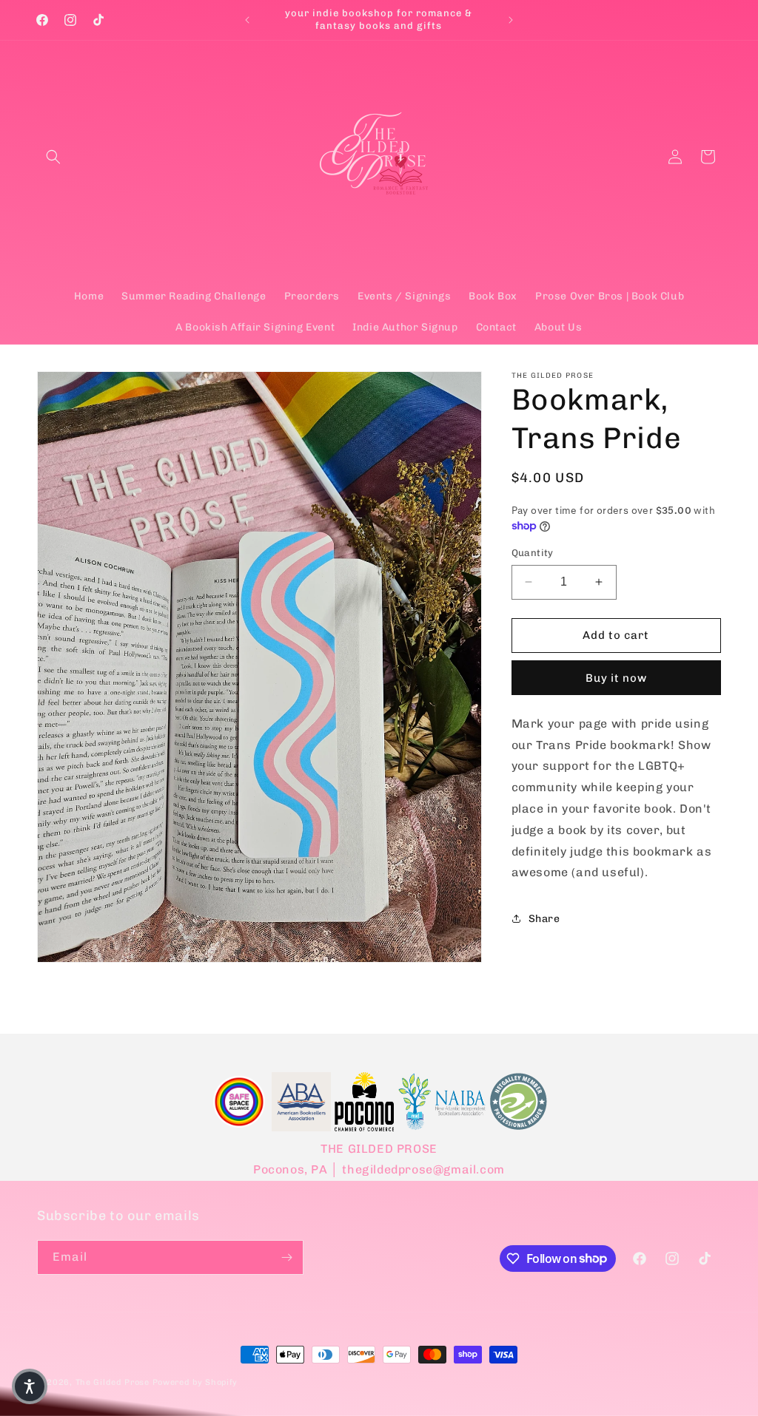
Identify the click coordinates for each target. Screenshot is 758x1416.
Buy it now (616, 678)
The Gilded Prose (113, 1382)
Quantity (533, 552)
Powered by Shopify (195, 1382)
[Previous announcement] (247, 20)
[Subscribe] (286, 1257)
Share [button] (544, 918)
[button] (53, 156)
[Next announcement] (510, 20)
